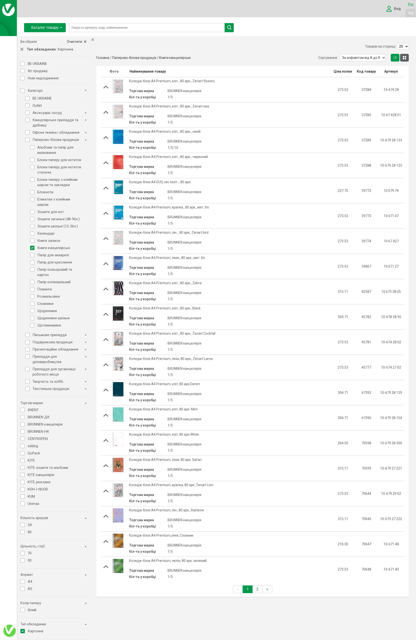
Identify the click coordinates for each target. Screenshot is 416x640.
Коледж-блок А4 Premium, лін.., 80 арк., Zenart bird (168, 232)
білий (32, 610)
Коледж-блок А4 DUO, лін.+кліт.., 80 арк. (160, 182)
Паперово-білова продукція (55, 140)
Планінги (44, 289)
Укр (411, 13)
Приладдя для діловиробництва (46, 359)
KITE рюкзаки (39, 482)
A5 (30, 589)
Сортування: (328, 58)
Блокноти (45, 192)
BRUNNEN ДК (39, 417)
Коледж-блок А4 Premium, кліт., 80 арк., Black (165, 308)
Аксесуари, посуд (47, 113)
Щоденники (47, 311)
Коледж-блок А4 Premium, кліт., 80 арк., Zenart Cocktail (172, 333)
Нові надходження (43, 78)
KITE (31, 460)
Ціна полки (343, 71)
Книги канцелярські (53, 248)
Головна (102, 58)
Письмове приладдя (49, 335)
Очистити (75, 42)
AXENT (33, 410)
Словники (45, 303)
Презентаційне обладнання (55, 349)
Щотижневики (49, 325)
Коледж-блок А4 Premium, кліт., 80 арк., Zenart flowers (172, 81)
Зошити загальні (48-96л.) (58, 219)
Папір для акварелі (53, 255)
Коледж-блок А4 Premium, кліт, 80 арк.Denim (164, 384)
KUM (31, 496)
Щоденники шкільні (53, 318)
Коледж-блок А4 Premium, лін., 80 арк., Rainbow (166, 510)
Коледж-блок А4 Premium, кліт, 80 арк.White (164, 434)
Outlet (37, 105)
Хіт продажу (38, 71)
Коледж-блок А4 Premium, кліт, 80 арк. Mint (163, 409)
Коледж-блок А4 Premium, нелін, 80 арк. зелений (168, 561)
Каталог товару (44, 27)
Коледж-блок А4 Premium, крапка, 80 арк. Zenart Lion (171, 485)
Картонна (35, 631)
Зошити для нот (50, 212)
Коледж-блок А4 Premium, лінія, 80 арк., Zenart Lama (171, 359)
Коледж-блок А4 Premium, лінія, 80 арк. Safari (165, 460)
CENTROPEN (38, 439)
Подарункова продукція (52, 342)
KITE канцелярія (41, 475)
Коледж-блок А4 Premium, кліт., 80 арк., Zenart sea (169, 106)
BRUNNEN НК (38, 431)
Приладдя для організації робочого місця (54, 371)
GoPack (34, 453)
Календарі (45, 233)
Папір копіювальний (54, 282)
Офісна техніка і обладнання (55, 132)
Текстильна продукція (50, 389)
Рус (411, 4)
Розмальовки (48, 296)
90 (30, 560)
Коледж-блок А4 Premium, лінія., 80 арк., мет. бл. (167, 258)
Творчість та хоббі (47, 381)
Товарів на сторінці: (380, 46)
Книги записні (48, 240)
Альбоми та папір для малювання (55, 150)
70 (30, 553)
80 (30, 532)
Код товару (366, 71)
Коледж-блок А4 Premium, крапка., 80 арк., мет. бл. (169, 207)
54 (30, 525)
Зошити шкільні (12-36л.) (57, 226)
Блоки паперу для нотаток (59, 160)
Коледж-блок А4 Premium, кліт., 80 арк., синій (165, 131)
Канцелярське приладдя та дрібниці (55, 122)
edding (33, 446)
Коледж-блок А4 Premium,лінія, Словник (161, 535)
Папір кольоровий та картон (54, 272)
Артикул (391, 71)
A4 (30, 581)
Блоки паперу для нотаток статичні (59, 170)
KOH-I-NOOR (38, 489)
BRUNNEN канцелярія (45, 424)
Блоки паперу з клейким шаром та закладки (57, 182)
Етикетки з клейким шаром (53, 202)
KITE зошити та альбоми (48, 467)
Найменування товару (148, 71)
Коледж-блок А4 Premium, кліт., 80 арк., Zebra (165, 283)
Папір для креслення (54, 262)
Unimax (33, 504)
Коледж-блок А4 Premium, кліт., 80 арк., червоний (168, 157)
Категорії (35, 90)
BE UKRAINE (37, 64)
